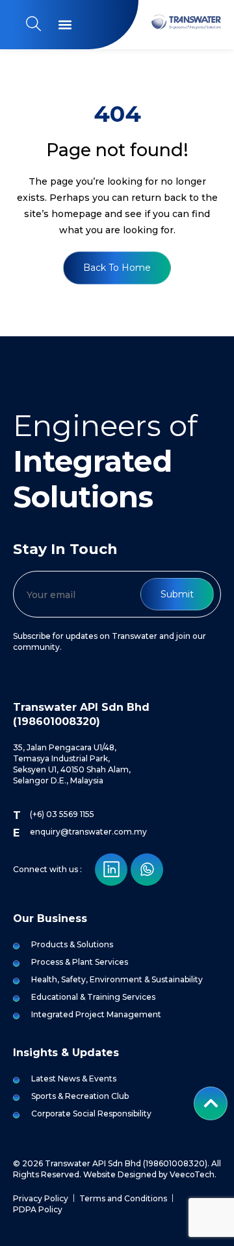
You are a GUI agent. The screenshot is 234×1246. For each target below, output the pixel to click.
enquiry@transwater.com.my (88, 831)
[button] (64, 25)
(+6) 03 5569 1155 (62, 814)
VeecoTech (192, 1174)
